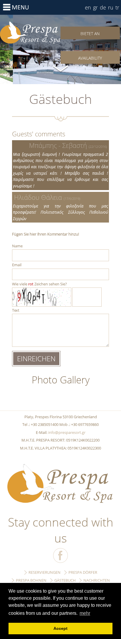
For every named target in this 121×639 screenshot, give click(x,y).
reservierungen (44, 572)
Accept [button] (60, 628)
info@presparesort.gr (66, 432)
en (88, 7)
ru (110, 7)
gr (95, 7)
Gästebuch (30, 32)
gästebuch (65, 580)
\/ (60, 68)
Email (16, 264)
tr (117, 7)
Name (17, 246)
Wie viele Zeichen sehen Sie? (39, 284)
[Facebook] (60, 555)
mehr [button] (85, 613)
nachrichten (96, 580)
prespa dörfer (82, 572)
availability (90, 58)
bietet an (90, 33)
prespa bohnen (31, 580)
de (103, 7)
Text (15, 310)
